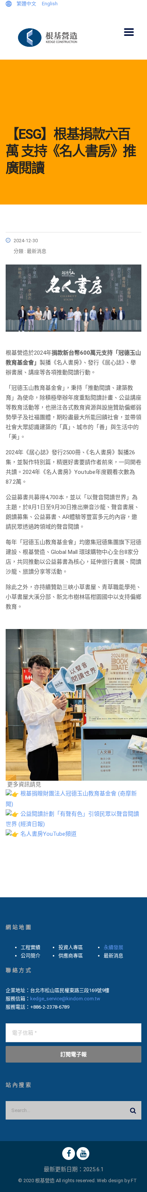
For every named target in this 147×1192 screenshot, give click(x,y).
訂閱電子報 (73, 1054)
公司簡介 (30, 955)
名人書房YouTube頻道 (48, 834)
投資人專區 (70, 947)
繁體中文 (26, 3)
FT (134, 1180)
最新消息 (113, 955)
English (50, 3)
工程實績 (30, 947)
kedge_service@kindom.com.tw (65, 998)
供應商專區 (70, 955)
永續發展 (113, 947)
